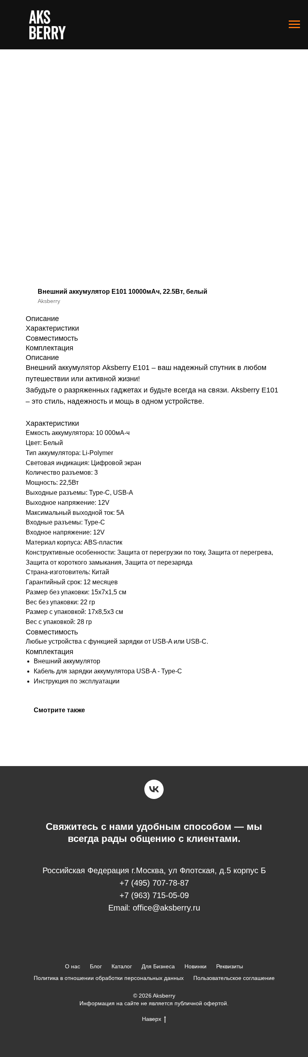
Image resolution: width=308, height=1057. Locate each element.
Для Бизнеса (158, 966)
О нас (72, 966)
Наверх (151, 1019)
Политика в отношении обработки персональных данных (109, 978)
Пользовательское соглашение (234, 978)
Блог (96, 966)
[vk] (154, 789)
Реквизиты (229, 966)
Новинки (195, 966)
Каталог (121, 966)
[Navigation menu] (294, 24)
